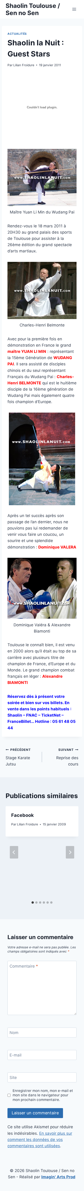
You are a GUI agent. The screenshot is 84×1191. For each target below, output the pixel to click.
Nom (14, 1032)
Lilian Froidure (23, 65)
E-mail (15, 1055)
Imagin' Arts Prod (58, 1177)
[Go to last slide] (14, 852)
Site (13, 1077)
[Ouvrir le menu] (74, 9)
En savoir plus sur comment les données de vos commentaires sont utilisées (39, 1139)
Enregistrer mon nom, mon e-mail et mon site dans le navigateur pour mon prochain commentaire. (43, 1095)
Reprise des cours (67, 757)
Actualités (17, 33)
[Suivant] (70, 852)
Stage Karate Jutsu (18, 757)
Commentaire (24, 966)
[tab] (33, 902)
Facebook (22, 815)
